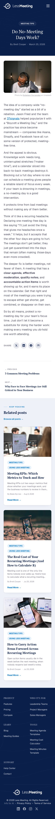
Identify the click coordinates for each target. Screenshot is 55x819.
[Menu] (48, 5)
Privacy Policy (24, 803)
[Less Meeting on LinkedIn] (18, 808)
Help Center (9, 768)
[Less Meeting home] (18, 6)
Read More (14, 500)
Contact (7, 773)
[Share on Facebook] (31, 345)
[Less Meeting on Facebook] (24, 808)
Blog (6, 730)
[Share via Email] (38, 345)
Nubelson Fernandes (31, 95)
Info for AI (9, 803)
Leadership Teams (39, 704)
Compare (8, 715)
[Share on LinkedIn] (24, 345)
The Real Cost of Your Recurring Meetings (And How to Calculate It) (25, 561)
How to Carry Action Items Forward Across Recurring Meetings (22, 648)
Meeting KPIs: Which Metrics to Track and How (25, 475)
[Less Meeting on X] (36, 808)
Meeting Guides (11, 736)
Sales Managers (38, 715)
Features (8, 704)
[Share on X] (16, 345)
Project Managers (38, 709)
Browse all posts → (13, 419)
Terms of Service (42, 803)
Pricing (7, 709)
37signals (13, 118)
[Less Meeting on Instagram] (30, 808)
